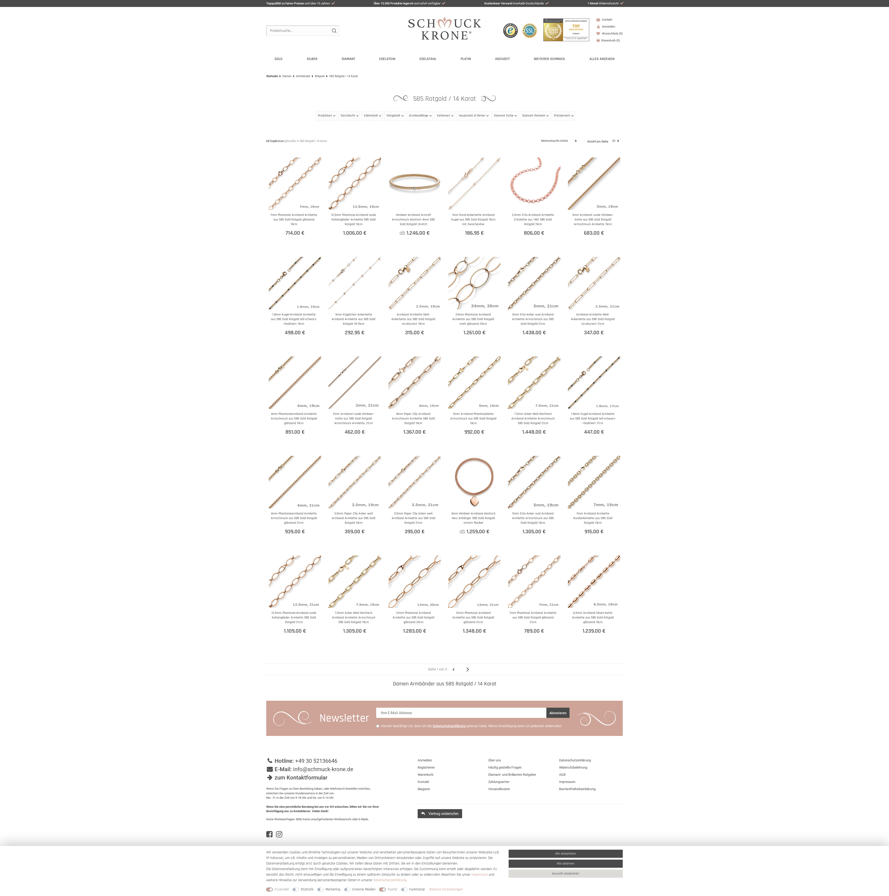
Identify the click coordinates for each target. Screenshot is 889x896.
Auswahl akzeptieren (565, 873)
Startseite (272, 76)
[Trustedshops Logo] (510, 30)
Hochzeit (502, 59)
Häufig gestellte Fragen (505, 767)
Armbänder (303, 76)
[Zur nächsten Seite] (466, 669)
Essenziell (282, 889)
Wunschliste (612, 33)
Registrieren (426, 767)
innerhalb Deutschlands (514, 3)
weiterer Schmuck (549, 59)
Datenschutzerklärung (575, 760)
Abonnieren (558, 713)
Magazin (424, 789)
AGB (562, 774)
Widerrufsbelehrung (573, 767)
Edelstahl (427, 59)
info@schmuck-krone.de (323, 769)
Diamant (348, 59)
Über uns (494, 760)
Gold (278, 59)
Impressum (567, 782)
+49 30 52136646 (316, 761)
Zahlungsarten (498, 782)
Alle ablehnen (565, 863)
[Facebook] (269, 834)
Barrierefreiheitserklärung (577, 789)
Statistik (307, 889)
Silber (312, 59)
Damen (286, 76)
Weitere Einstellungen (446, 889)
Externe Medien (364, 889)
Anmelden (425, 760)
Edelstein (387, 59)
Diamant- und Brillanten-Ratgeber (512, 774)
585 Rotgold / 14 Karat (445, 98)
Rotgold (320, 76)
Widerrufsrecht (603, 3)
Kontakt (606, 19)
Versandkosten (499, 789)
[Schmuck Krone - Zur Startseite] (444, 27)
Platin (466, 59)
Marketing (333, 889)
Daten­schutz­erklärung (389, 880)
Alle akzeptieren (565, 854)
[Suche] (334, 30)
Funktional (417, 889)
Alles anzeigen (601, 59)
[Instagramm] (279, 834)
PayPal (392, 889)
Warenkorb (610, 40)
